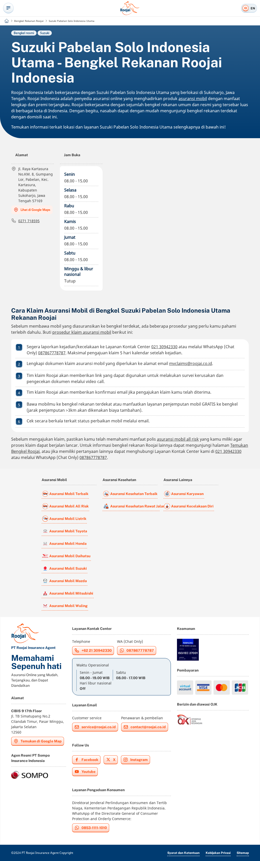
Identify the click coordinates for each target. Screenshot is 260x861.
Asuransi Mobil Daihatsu (69, 556)
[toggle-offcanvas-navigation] (8, 8)
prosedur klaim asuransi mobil (81, 332)
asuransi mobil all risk (178, 439)
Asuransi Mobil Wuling (68, 606)
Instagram (139, 760)
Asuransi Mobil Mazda (68, 581)
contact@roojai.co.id (148, 727)
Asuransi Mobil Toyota (68, 531)
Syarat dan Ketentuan (183, 853)
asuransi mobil (192, 98)
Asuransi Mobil (54, 480)
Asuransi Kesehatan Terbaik (133, 494)
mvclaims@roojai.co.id (190, 363)
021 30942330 (164, 346)
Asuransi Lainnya (178, 480)
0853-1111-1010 (94, 828)
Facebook (90, 760)
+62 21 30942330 (97, 650)
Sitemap (243, 853)
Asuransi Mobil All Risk (69, 506)
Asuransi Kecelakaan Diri (192, 506)
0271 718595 (29, 220)
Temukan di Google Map (41, 741)
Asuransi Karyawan (187, 494)
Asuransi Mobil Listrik (67, 519)
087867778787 (52, 353)
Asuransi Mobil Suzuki (68, 568)
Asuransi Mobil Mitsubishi (71, 593)
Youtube (88, 772)
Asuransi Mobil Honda (68, 543)
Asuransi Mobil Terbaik (68, 494)
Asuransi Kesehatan (119, 480)
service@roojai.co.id (99, 727)
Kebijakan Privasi (218, 853)
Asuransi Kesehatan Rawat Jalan (134, 506)
